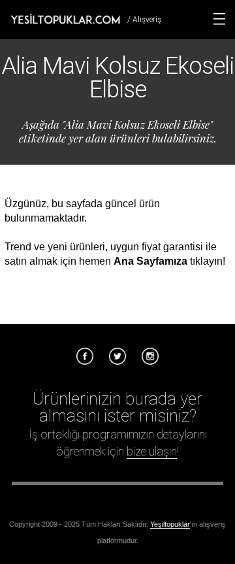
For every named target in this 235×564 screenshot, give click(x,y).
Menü (219, 19)
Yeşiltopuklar (170, 524)
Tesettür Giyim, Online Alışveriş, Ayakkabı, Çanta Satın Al (65, 19)
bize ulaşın (152, 451)
